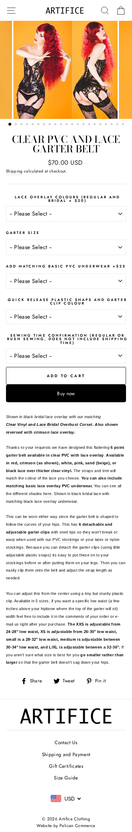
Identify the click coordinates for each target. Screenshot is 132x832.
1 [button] (10, 124)
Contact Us (66, 742)
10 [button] (61, 125)
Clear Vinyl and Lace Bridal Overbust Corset (49, 424)
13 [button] (78, 125)
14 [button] (84, 125)
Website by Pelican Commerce (66, 825)
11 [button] (67, 125)
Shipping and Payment (66, 754)
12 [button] (73, 125)
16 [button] (95, 125)
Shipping (14, 171)
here (47, 494)
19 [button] (112, 125)
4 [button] (28, 125)
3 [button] (22, 125)
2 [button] (16, 125)
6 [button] (39, 125)
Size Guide (66, 777)
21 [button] (123, 125)
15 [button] (90, 125)
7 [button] (44, 125)
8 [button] (50, 125)
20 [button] (118, 125)
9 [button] (56, 125)
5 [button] (33, 125)
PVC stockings (65, 539)
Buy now (66, 393)
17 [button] (101, 125)
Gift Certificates (66, 766)
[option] (66, 70)
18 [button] (106, 125)
